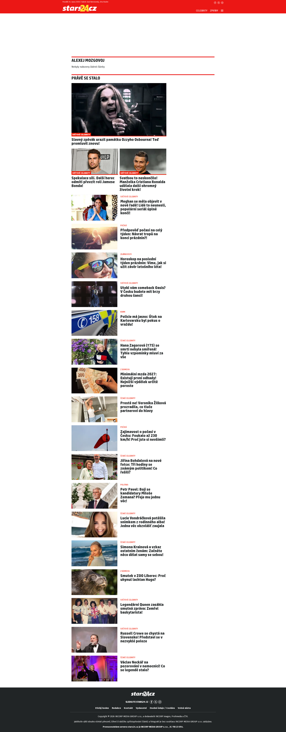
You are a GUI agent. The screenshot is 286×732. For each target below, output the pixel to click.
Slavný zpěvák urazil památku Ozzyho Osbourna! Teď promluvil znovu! (115, 141)
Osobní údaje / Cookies (162, 708)
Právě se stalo (86, 78)
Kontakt (128, 708)
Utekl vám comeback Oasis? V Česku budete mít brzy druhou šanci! (142, 291)
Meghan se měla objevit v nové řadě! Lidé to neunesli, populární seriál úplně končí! (143, 207)
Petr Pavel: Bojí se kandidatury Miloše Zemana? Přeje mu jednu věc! (140, 495)
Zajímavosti (126, 254)
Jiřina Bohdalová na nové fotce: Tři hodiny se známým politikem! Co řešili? (140, 466)
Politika (124, 484)
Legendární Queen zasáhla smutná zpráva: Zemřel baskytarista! (142, 608)
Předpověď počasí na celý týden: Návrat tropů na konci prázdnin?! (141, 234)
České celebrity (127, 340)
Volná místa (184, 708)
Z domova (125, 369)
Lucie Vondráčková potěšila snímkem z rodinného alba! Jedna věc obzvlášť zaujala (142, 522)
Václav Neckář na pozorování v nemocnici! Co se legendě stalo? (142, 666)
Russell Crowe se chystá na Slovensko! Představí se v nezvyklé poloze (142, 637)
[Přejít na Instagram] (222, 2)
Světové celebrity (129, 196)
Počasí (123, 225)
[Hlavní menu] (222, 10)
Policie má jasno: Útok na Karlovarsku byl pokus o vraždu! (141, 320)
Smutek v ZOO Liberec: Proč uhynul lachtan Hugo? (143, 577)
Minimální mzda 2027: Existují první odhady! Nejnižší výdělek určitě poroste (139, 380)
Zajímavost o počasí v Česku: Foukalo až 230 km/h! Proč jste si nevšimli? (143, 435)
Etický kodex (102, 708)
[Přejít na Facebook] (215, 2)
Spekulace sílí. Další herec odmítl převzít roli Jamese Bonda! (93, 182)
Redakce (116, 708)
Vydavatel (141, 708)
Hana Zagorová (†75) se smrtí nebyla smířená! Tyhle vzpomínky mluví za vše (141, 351)
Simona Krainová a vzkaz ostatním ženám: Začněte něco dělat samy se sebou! (141, 551)
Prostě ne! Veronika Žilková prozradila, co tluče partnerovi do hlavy (143, 407)
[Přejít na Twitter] (218, 2)
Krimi (122, 312)
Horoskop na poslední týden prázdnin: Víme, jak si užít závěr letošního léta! (143, 263)
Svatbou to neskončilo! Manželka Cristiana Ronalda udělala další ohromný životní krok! (142, 184)
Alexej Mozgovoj (88, 60)
